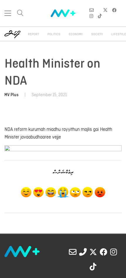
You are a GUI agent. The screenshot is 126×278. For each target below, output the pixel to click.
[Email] (73, 252)
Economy (76, 34)
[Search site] (20, 14)
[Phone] (83, 252)
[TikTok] (93, 266)
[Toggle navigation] (7, 13)
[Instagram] (114, 252)
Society (97, 34)
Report (33, 34)
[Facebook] (103, 252)
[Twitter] (93, 252)
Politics (53, 34)
